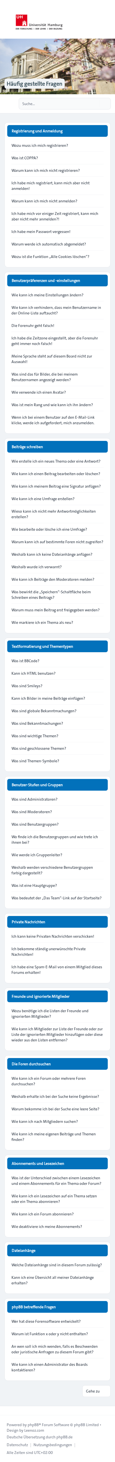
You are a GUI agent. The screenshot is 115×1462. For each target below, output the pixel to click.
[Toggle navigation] (108, 19)
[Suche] (95, 103)
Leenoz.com (34, 1430)
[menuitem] (17, 1445)
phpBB (33, 1425)
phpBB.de (64, 1437)
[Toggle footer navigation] (6, 1410)
